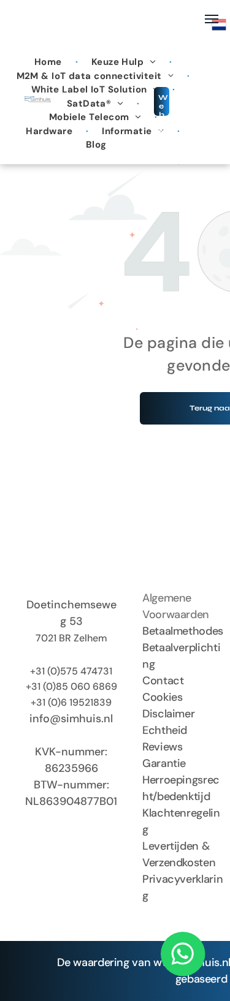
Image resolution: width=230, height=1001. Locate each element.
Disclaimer (168, 713)
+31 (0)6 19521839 (71, 702)
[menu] (211, 19)
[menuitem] (49, 62)
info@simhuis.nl (71, 718)
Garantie (164, 763)
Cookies (162, 697)
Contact (162, 680)
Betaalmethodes (182, 631)
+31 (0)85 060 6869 (71, 686)
